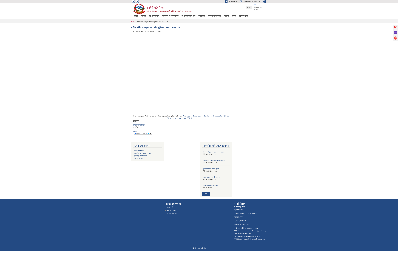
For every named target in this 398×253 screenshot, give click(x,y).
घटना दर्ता (170, 207)
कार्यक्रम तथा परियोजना (170, 16)
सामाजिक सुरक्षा (171, 210)
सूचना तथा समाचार (139, 151)
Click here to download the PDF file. (180, 118)
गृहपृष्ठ (136, 16)
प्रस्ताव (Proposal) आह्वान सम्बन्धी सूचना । (214, 160)
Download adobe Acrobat (192, 116)
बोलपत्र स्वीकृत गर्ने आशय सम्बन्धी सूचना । (214, 152)
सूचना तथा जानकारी (214, 16)
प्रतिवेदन (201, 16)
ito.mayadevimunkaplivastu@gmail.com (251, 231)
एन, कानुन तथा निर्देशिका (140, 156)
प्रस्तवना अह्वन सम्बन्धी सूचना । (211, 185)
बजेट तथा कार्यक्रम (138, 125)
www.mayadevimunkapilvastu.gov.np (253, 239)
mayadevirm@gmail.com (243, 233)
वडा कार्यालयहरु (154, 16)
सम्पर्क (234, 16)
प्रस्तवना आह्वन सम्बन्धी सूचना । (211, 177)
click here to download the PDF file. (216, 116)
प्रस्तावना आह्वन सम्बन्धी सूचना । (211, 169)
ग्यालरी (226, 16)
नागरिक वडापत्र (172, 214)
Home (133, 22)
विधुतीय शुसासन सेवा (188, 16)
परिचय (143, 16)
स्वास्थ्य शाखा (243, 16)
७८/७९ (135, 131)
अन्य (206, 194)
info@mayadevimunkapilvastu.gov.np (247, 236)
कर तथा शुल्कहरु (138, 158)
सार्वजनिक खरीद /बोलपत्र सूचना (142, 153)
